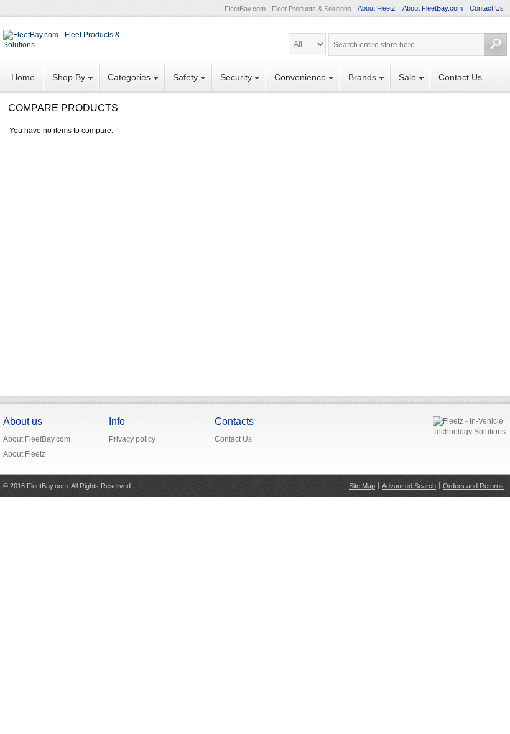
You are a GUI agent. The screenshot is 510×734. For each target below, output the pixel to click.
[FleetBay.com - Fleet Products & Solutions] (62, 37)
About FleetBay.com (432, 8)
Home (23, 77)
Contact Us (487, 8)
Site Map (362, 486)
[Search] (495, 44)
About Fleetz (377, 8)
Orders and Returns (473, 486)
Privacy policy (132, 439)
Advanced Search (409, 486)
